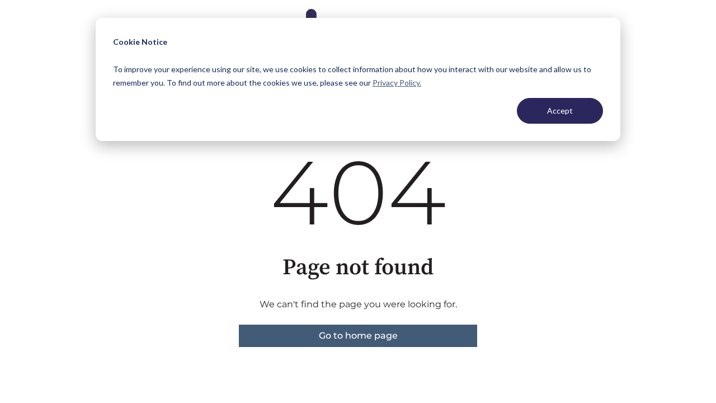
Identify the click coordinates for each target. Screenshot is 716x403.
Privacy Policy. (397, 82)
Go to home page (358, 335)
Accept (560, 110)
